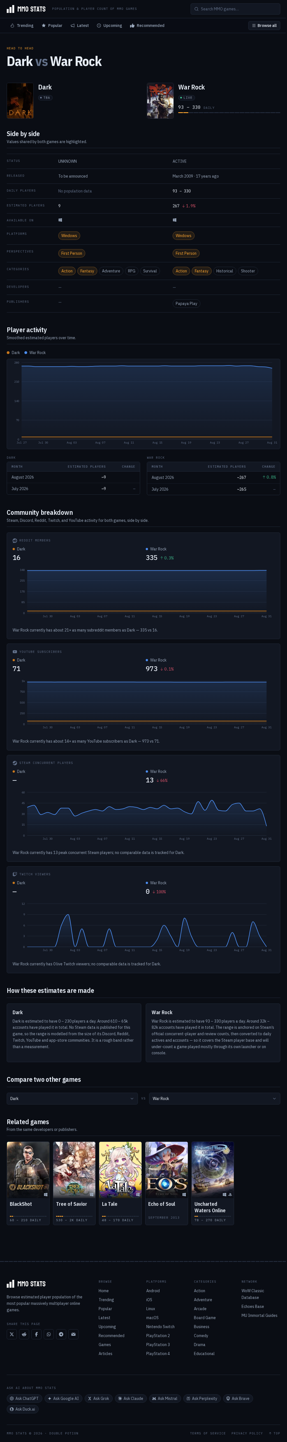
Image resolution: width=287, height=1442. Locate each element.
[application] (143, 404)
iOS (149, 1299)
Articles (105, 1353)
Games (105, 1344)
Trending (25, 25)
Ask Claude (133, 1398)
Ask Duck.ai (25, 1409)
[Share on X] (12, 1334)
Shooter (248, 271)
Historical (224, 271)
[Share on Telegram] (61, 1334)
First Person (71, 253)
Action (67, 271)
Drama (199, 1344)
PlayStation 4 (158, 1353)
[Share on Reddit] (24, 1334)
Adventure (111, 271)
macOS (152, 1317)
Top (277, 1433)
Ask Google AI (66, 1398)
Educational (204, 1353)
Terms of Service (208, 1433)
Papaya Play (186, 303)
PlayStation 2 (158, 1335)
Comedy (201, 1335)
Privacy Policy (247, 1433)
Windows (69, 235)
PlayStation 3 (158, 1344)
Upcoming (112, 25)
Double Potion (63, 1433)
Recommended (151, 25)
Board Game (205, 1317)
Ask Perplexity (204, 1398)
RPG (131, 271)
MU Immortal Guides (259, 1315)
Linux (150, 1308)
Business (201, 1326)
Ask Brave (240, 1398)
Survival (150, 271)
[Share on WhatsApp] (49, 1334)
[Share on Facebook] (36, 1334)
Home (104, 1290)
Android (153, 1290)
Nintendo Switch (160, 1326)
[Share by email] (73, 1334)
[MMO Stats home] (26, 9)
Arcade (200, 1308)
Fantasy (87, 271)
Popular (55, 25)
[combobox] (72, 1098)
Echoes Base (253, 1306)
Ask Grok (101, 1398)
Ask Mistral (167, 1398)
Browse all (267, 25)
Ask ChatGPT (27, 1398)
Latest (83, 25)
